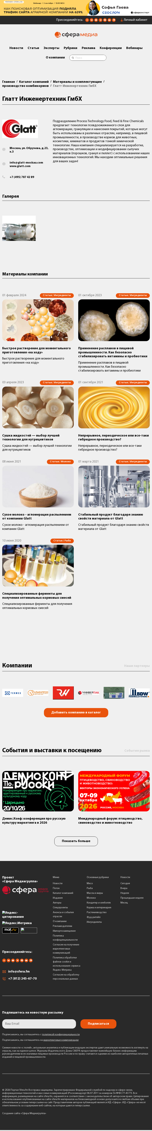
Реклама (88, 48)
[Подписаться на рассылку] (109, 21)
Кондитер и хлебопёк (99, 902)
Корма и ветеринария (99, 907)
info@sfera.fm (19, 971)
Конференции (111, 48)
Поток (56, 888)
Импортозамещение (64, 931)
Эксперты (51, 48)
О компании (55, 57)
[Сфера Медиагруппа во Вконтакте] (91, 21)
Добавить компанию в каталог (76, 712)
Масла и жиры (95, 893)
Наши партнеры (137, 666)
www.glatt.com (20, 166)
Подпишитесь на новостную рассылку (32, 1012)
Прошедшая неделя (131, 898)
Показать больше (76, 841)
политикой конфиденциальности (61, 1034)
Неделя (124, 893)
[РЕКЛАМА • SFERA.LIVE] (76, 13)
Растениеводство (97, 912)
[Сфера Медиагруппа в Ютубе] (96, 21)
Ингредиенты (94, 922)
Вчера (123, 888)
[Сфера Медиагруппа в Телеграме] (100, 21)
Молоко (91, 898)
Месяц (124, 902)
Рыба (90, 888)
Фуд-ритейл (93, 917)
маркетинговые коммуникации (61, 1040)
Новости (16, 48)
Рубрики (70, 48)
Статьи (33, 48)
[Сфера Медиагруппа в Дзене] (87, 21)
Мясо (90, 883)
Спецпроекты (60, 907)
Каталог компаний (63, 893)
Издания (58, 898)
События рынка (137, 751)
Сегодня (125, 883)
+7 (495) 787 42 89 (22, 177)
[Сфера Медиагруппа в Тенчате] (105, 21)
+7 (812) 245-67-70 (22, 978)
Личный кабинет (136, 20)
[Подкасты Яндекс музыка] (114, 21)
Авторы (57, 902)
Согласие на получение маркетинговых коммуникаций (66, 948)
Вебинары (134, 48)
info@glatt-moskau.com (26, 162)
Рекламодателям (62, 926)
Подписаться (98, 1024)
